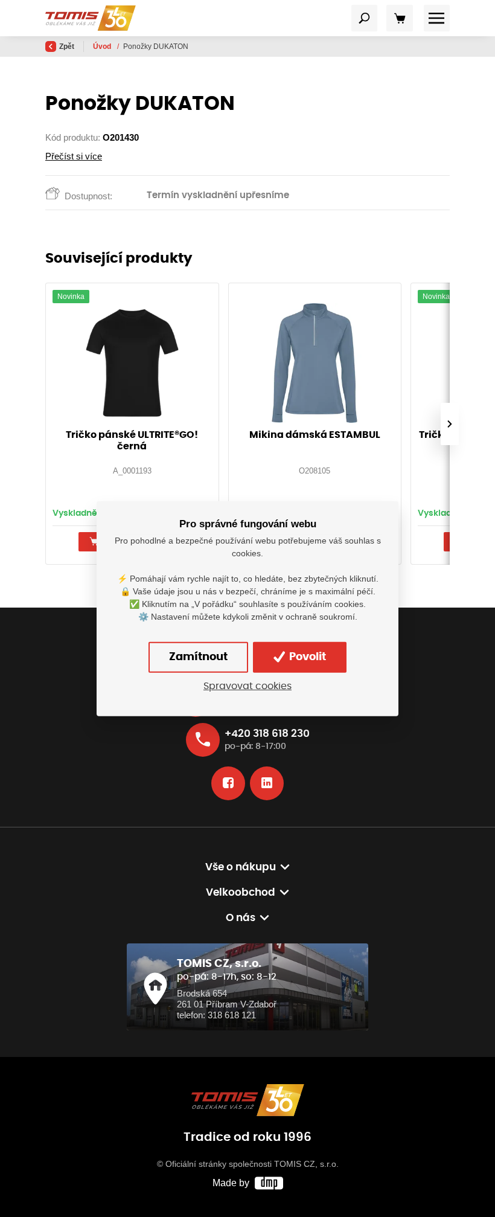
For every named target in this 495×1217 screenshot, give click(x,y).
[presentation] (450, 424)
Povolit (306, 657)
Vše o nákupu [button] (240, 867)
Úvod (103, 46)
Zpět (66, 46)
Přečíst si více (73, 156)
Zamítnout (198, 657)
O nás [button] (240, 918)
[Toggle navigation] (364, 18)
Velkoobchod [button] (240, 892)
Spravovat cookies (247, 686)
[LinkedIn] (267, 783)
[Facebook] (228, 783)
